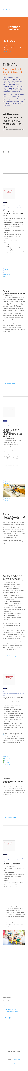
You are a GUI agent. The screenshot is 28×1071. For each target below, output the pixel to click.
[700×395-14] (6, 500)
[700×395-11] (6, 273)
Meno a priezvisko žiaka (9, 157)
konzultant (7, 389)
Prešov (11, 152)
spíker (6, 387)
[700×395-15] (6, 498)
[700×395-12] (6, 275)
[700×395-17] (6, 762)
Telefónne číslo (7, 404)
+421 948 (7, 1005)
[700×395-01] (6, 758)
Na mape (8, 1017)
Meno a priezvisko (7, 394)
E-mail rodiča (6, 181)
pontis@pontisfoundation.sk (10, 1011)
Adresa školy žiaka (7, 171)
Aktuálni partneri (11, 799)
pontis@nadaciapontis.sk (9, 1009)
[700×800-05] (6, 481)
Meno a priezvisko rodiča (9, 176)
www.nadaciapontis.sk (8, 1013)
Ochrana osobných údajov (14, 1064)
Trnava (6, 150)
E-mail (4, 399)
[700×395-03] (14, 496)
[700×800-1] (6, 756)
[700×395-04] (6, 483)
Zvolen (6, 152)
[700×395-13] (6, 276)
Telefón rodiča (6, 186)
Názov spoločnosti (7, 828)
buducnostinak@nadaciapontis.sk (14, 961)
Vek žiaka (5, 161)
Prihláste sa (7, 51)
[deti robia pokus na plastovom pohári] (14, 937)
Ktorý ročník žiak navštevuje (10, 166)
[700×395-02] (6, 760)
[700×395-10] (6, 271)
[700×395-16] (6, 764)
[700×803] (5, 269)
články (4, 735)
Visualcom (17, 1059)
